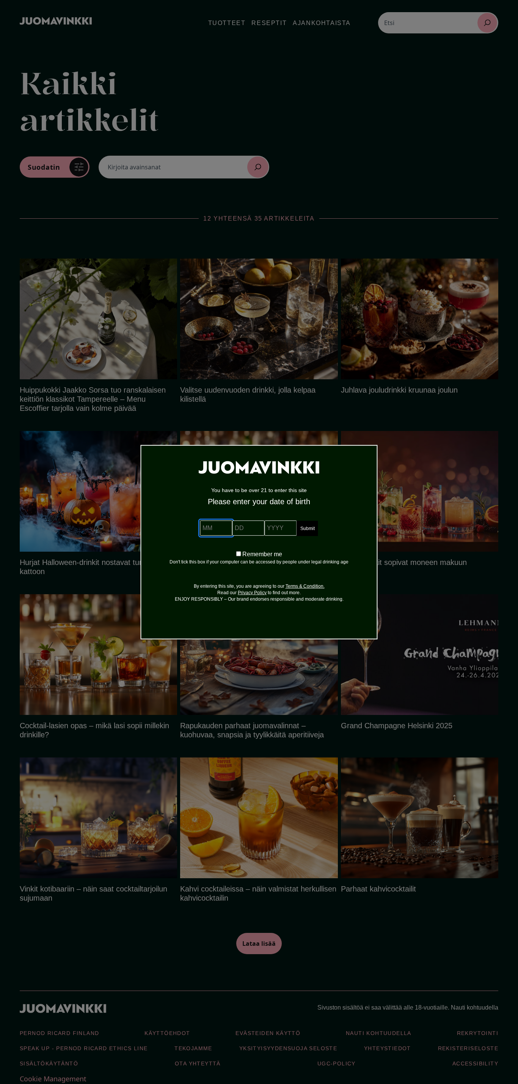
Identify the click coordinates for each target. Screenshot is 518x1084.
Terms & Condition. (305, 586)
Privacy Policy (252, 592)
